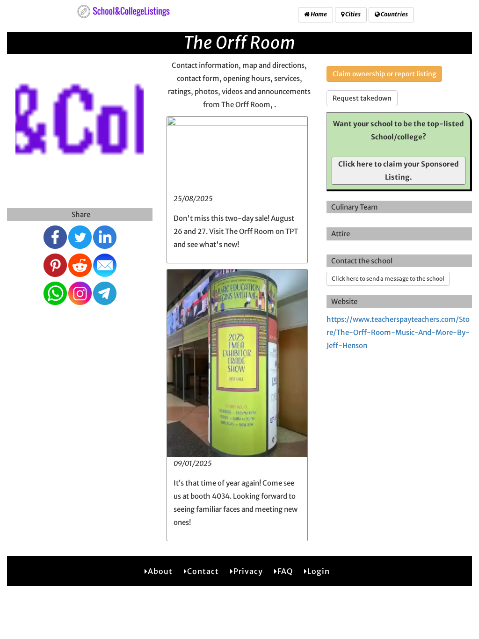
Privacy (248, 571)
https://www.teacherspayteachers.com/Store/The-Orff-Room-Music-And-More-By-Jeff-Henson (398, 332)
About (160, 571)
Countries (394, 14)
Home (318, 14)
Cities (352, 14)
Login (318, 571)
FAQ (285, 571)
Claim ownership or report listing (384, 74)
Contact (203, 571)
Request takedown (362, 98)
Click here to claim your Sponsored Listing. (398, 171)
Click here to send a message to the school (388, 278)
